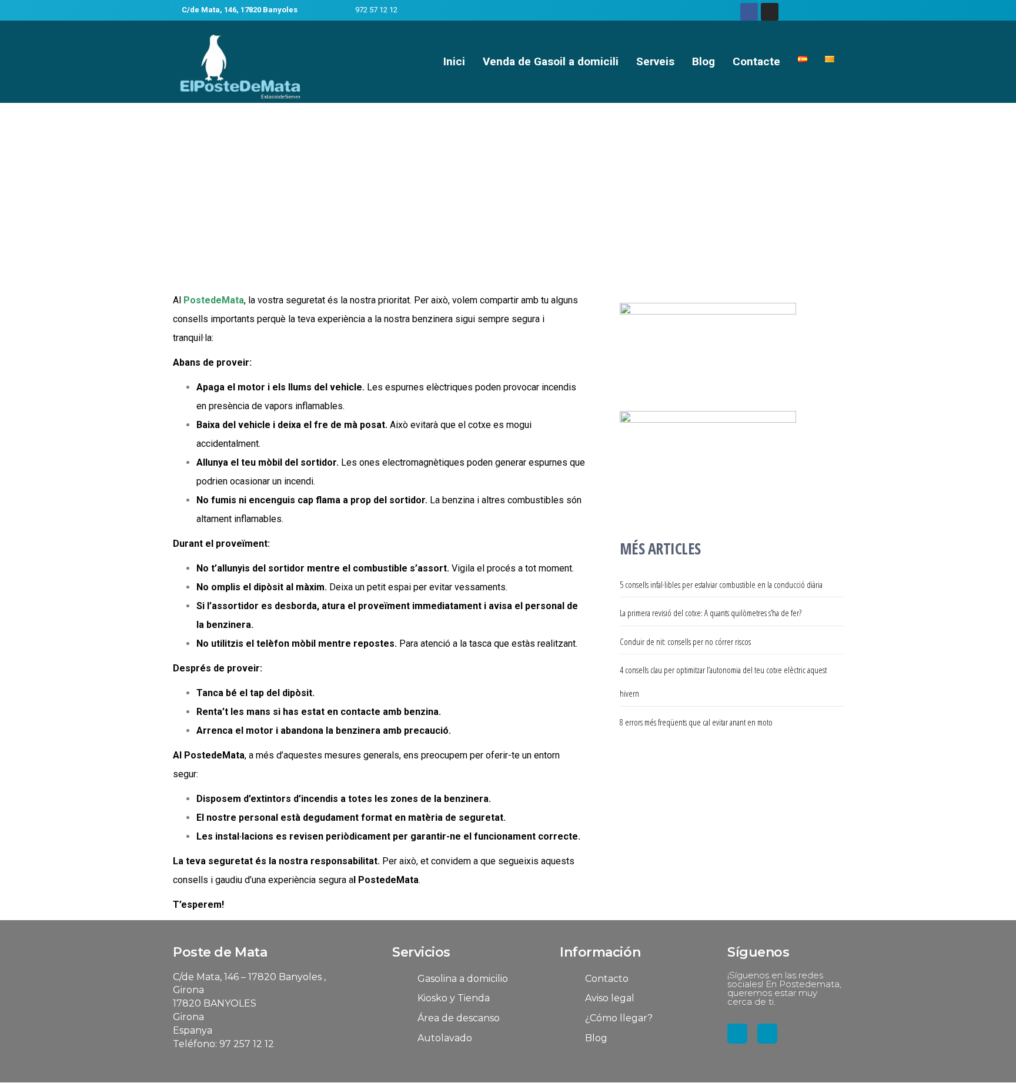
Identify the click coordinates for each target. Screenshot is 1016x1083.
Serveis (655, 61)
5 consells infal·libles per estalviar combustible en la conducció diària (721, 584)
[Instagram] (769, 12)
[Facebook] (749, 12)
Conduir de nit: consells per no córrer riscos (685, 641)
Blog (703, 61)
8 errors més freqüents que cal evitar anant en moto (696, 722)
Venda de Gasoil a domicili (551, 61)
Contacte (756, 61)
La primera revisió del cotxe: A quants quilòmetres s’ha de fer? (710, 613)
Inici (454, 61)
